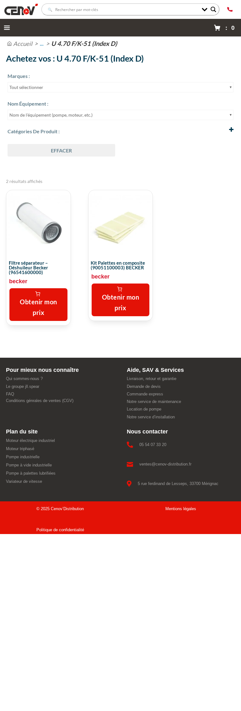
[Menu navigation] (7, 28)
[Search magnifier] (213, 9)
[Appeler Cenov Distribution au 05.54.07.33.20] (230, 9)
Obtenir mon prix (38, 307)
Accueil (22, 43)
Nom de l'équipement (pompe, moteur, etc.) (51, 115)
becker (18, 281)
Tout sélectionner (26, 87)
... (42, 44)
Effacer (61, 150)
